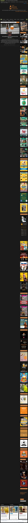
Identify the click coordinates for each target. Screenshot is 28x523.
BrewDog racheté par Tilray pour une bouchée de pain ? (12, 0)
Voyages (13, 20)
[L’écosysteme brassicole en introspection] (14, 509)
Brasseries (9, 20)
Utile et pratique (4, 20)
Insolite (18, 19)
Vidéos (4, 2)
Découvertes (22, 19)
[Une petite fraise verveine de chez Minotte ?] (10, 29)
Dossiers (7, 19)
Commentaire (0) (13, 44)
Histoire (15, 19)
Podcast (2, 2)
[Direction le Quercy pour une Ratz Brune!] (23, 509)
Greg (9, 44)
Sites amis (7, 2)
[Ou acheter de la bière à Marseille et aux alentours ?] (5, 509)
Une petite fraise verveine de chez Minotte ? (10, 37)
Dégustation (11, 19)
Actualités (3, 19)
